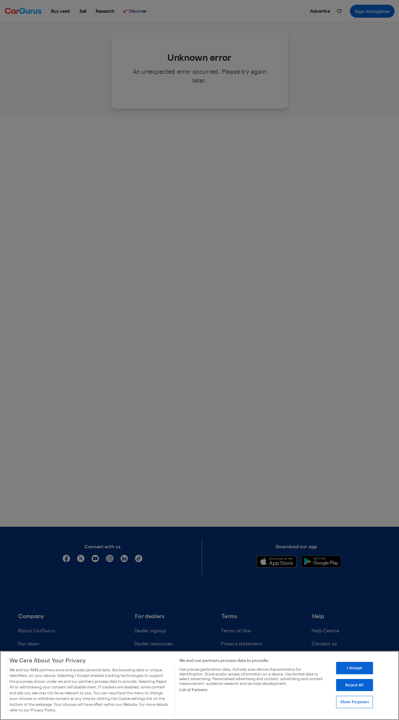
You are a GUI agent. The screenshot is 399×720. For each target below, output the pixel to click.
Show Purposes (354, 701)
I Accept (354, 667)
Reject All (354, 685)
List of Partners (193, 689)
